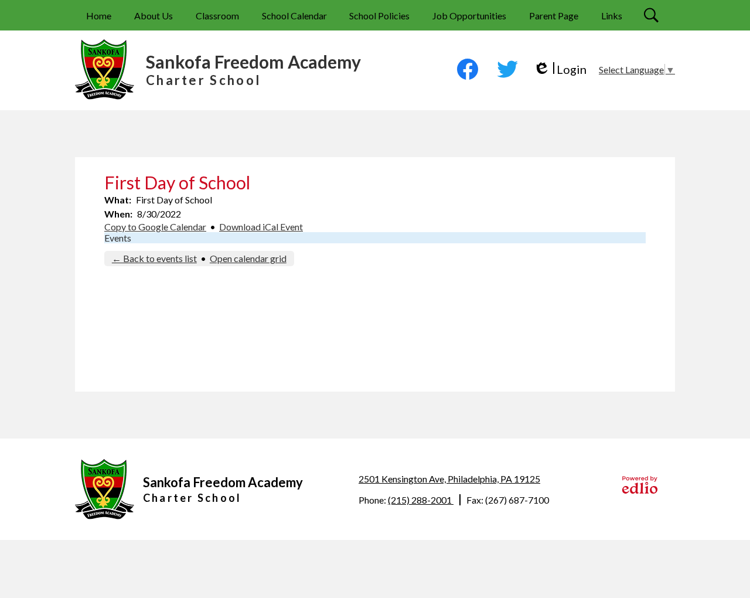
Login (560, 69)
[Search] (652, 15)
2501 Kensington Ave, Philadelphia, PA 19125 (449, 478)
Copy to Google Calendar (155, 226)
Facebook (467, 69)
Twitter (507, 69)
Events (117, 237)
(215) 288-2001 (421, 499)
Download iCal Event (261, 226)
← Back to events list (154, 258)
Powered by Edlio (640, 485)
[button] (153, 15)
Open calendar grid (248, 258)
